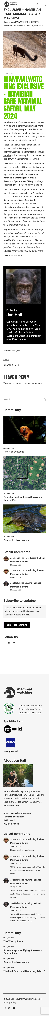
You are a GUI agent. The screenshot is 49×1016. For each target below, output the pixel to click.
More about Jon (11, 805)
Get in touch (9, 820)
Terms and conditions (13, 816)
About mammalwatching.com (17, 813)
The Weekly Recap (13, 452)
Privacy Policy (9, 1002)
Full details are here (12, 255)
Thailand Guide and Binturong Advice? (24, 971)
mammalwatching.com (29, 998)
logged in (20, 383)
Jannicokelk (16, 558)
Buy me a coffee (11, 823)
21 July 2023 (7, 73)
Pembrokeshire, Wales (16, 540)
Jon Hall (14, 583)
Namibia (6, 359)
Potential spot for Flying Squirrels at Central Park (23, 498)
